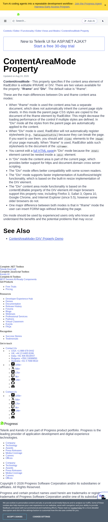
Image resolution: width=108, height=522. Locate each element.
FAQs (8, 326)
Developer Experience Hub (19, 299)
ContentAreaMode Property (75, 31)
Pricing (9, 289)
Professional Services (16, 316)
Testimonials (12, 339)
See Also (16, 230)
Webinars (10, 314)
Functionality (27, 31)
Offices (9, 458)
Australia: (24, 361)
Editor (16, 31)
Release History (14, 306)
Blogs (8, 311)
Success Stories (14, 336)
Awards (9, 448)
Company (10, 443)
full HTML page (43, 150)
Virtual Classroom (14, 321)
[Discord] (13, 387)
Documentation (13, 304)
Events (9, 324)
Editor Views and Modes (48, 31)
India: (23, 356)
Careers (10, 455)
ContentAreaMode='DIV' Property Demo (36, 238)
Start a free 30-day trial (54, 46)
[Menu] (5, 20)
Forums (9, 309)
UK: (22, 353)
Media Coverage (14, 453)
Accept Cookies (14, 516)
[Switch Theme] (103, 21)
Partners (10, 319)
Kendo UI (4, 274)
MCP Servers (6, 279)
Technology (11, 445)
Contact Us (11, 348)
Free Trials (11, 286)
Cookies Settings (41, 516)
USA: (22, 351)
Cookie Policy (76, 508)
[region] (54, 510)
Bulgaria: (24, 358)
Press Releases (14, 450)
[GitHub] (13, 384)
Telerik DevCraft (8, 269)
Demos (9, 301)
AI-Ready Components (25, 279)
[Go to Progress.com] (9, 425)
